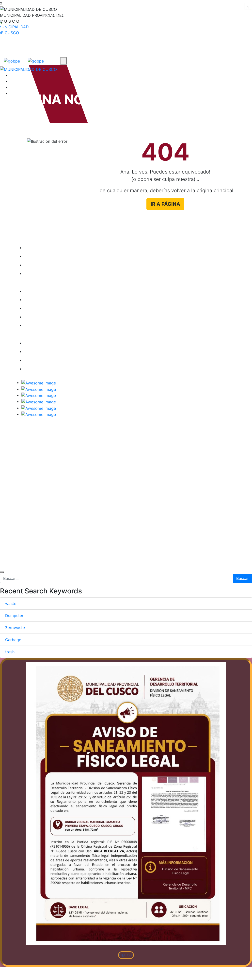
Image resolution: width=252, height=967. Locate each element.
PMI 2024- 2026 (46, 290)
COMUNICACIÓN (213, 17)
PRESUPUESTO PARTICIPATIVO (60, 360)
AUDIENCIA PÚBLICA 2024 (56, 264)
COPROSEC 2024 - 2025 (54, 299)
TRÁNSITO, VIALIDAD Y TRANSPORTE (59, 273)
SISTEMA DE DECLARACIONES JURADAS (63, 368)
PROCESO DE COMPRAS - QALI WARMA (61, 325)
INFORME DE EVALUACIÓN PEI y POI (65, 316)
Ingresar (126, 954)
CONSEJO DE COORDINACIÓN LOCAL (66, 256)
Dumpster (14, 615)
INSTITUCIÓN (55, 17)
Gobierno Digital (97, 17)
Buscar (242, 578)
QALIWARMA (42, 351)
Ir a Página (165, 204)
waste (10, 603)
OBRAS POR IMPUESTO (52, 247)
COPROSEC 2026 (47, 308)
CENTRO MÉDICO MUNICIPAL (59, 342)
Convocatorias (59, 42)
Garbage (13, 639)
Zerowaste (15, 627)
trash (10, 651)
